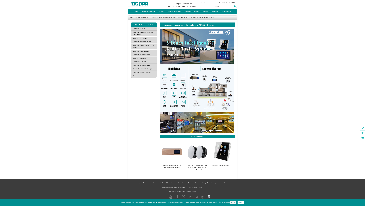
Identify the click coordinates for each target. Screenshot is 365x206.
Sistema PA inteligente (139, 58)
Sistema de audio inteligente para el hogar (163, 18)
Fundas (196, 11)
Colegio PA (205, 183)
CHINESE (224, 3)
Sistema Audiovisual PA (139, 62)
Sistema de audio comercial (141, 51)
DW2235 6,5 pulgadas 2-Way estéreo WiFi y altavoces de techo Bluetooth (197, 167)
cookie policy (217, 202)
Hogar (136, 11)
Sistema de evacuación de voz (142, 42)
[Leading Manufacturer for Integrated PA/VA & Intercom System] (139, 4)
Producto (161, 11)
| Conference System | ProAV (186, 192)
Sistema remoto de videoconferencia (143, 76)
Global (233, 3)
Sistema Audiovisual (174, 11)
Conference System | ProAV (210, 3)
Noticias (205, 11)
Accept (240, 202)
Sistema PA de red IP (139, 29)
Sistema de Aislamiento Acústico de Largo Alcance (143, 33)
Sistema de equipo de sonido (141, 55)
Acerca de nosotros (148, 11)
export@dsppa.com (180, 187)
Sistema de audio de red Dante (142, 72)
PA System (172, 192)
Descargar (215, 11)
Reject (233, 202)
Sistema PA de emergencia (140, 38)
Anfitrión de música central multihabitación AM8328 (172, 166)
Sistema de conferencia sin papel (142, 69)
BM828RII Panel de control (220, 165)
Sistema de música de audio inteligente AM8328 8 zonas (196, 18)
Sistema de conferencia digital (141, 65)
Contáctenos (226, 11)
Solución (188, 11)
